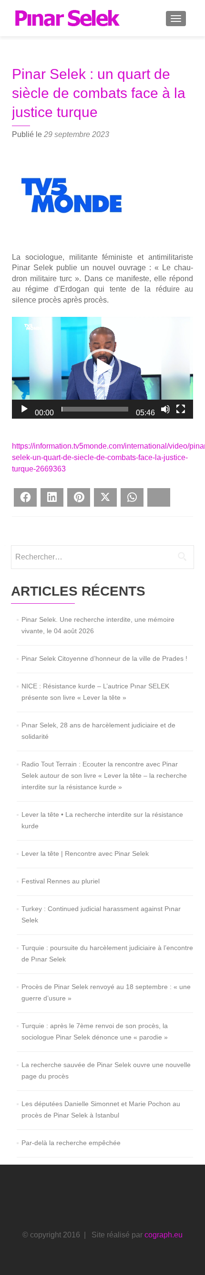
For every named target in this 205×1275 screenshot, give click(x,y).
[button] (102, 368)
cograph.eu (163, 1235)
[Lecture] (24, 409)
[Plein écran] (180, 409)
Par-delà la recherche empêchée (71, 1143)
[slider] (95, 409)
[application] (102, 368)
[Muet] (165, 409)
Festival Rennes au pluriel (60, 881)
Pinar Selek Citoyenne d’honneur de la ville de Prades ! (104, 658)
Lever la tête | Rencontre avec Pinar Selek (85, 853)
